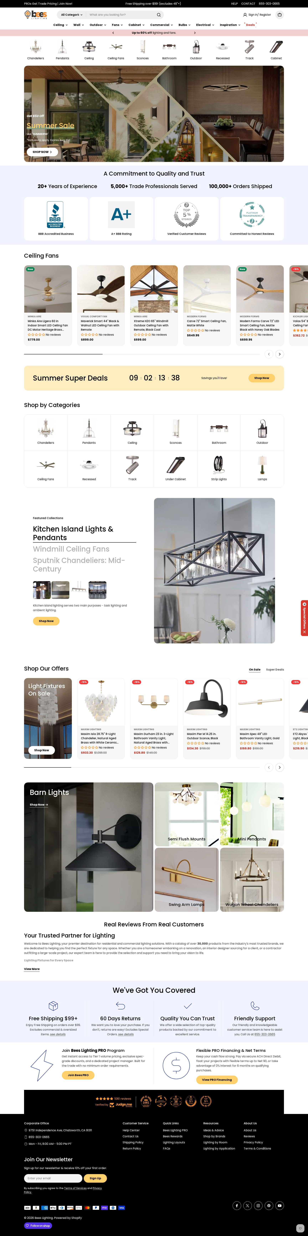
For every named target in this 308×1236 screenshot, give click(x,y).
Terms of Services (75, 1188)
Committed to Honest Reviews (252, 234)
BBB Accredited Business (56, 234)
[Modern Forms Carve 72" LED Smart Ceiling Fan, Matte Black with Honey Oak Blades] (260, 289)
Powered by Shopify (68, 1218)
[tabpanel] (84, 603)
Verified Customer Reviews (186, 234)
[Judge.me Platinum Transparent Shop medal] (161, 1101)
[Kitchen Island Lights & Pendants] (214, 570)
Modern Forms (196, 316)
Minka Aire (34, 316)
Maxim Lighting (91, 729)
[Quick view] (66, 273)
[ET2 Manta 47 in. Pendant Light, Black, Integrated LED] (60, 590)
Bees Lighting (44, 1218)
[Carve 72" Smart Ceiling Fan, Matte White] (207, 289)
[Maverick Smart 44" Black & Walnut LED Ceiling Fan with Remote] (101, 289)
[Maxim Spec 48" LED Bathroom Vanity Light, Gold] (260, 702)
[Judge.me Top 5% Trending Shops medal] (206, 1101)
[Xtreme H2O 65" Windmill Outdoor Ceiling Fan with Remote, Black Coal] (154, 289)
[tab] (84, 533)
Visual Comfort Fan (94, 316)
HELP (234, 4)
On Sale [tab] (254, 670)
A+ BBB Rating (121, 234)
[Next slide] (279, 354)
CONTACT (248, 4)
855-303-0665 (269, 4)
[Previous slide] (269, 354)
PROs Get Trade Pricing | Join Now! (48, 4)
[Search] (159, 15)
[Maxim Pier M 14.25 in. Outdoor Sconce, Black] (207, 702)
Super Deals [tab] (275, 670)
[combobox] (110, 15)
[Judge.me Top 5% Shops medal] (191, 1101)
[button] (113, 33)
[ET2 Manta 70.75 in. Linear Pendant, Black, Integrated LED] (97, 590)
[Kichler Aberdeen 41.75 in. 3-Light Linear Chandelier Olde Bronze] (42, 590)
